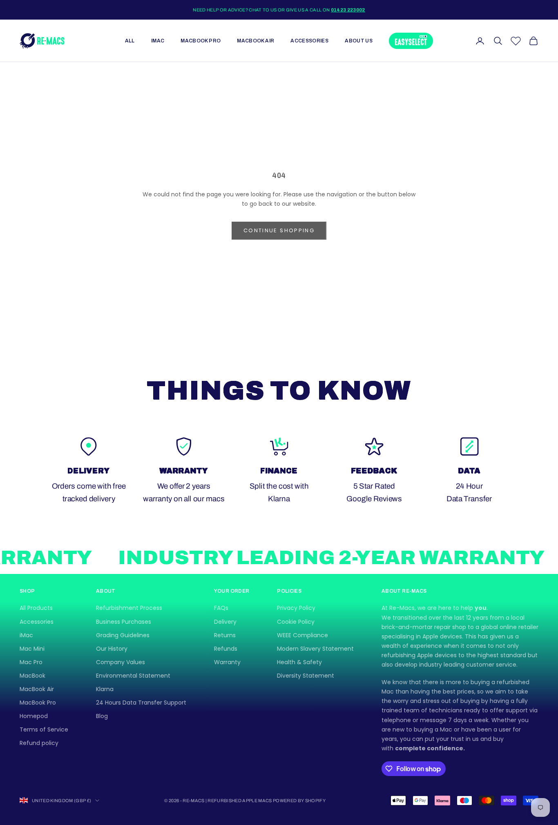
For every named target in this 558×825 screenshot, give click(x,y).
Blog (102, 716)
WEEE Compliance (302, 635)
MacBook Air (255, 41)
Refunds (225, 649)
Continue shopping (279, 230)
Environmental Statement (133, 676)
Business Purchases (123, 622)
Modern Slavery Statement (315, 649)
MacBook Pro (201, 41)
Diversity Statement (305, 676)
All (130, 41)
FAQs (221, 608)
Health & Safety (299, 662)
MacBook (32, 676)
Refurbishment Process (129, 608)
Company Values (120, 662)
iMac (157, 41)
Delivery (225, 622)
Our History (111, 649)
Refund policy (39, 743)
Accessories (309, 41)
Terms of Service (44, 729)
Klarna (105, 689)
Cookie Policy (296, 622)
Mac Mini (32, 649)
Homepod (34, 716)
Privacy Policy (296, 608)
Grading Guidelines (123, 635)
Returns (225, 635)
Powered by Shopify (299, 800)
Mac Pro (31, 662)
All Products (36, 608)
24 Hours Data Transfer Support (141, 702)
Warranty (227, 662)
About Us (359, 41)
